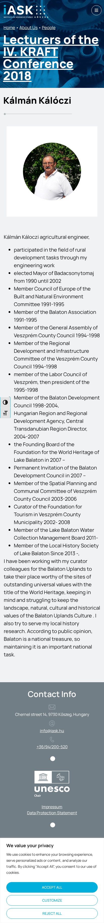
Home (9, 27)
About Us (28, 27)
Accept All (52, 887)
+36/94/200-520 (52, 746)
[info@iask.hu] (52, 723)
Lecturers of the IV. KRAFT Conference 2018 (51, 57)
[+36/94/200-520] (52, 739)
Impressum (52, 807)
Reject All (52, 913)
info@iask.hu (52, 730)
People (49, 27)
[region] (52, 880)
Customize (52, 900)
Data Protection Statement (52, 813)
